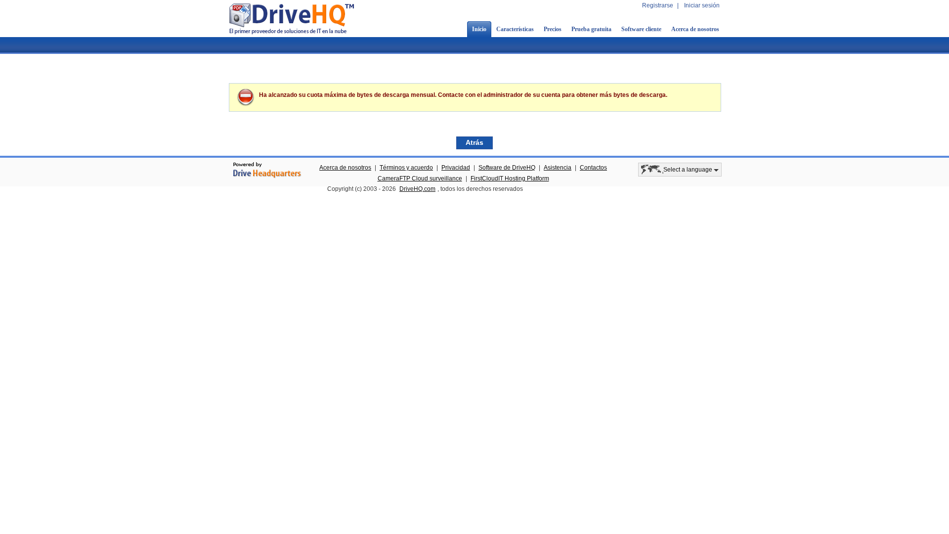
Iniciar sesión (702, 5)
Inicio (479, 29)
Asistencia (557, 167)
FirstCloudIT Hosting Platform (510, 178)
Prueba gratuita (591, 29)
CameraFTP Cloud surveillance (420, 178)
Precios (552, 29)
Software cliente (641, 29)
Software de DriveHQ (506, 167)
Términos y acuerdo (406, 167)
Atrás (474, 142)
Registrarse (657, 5)
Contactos (593, 167)
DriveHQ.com (417, 188)
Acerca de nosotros (695, 29)
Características (515, 29)
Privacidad (455, 167)
